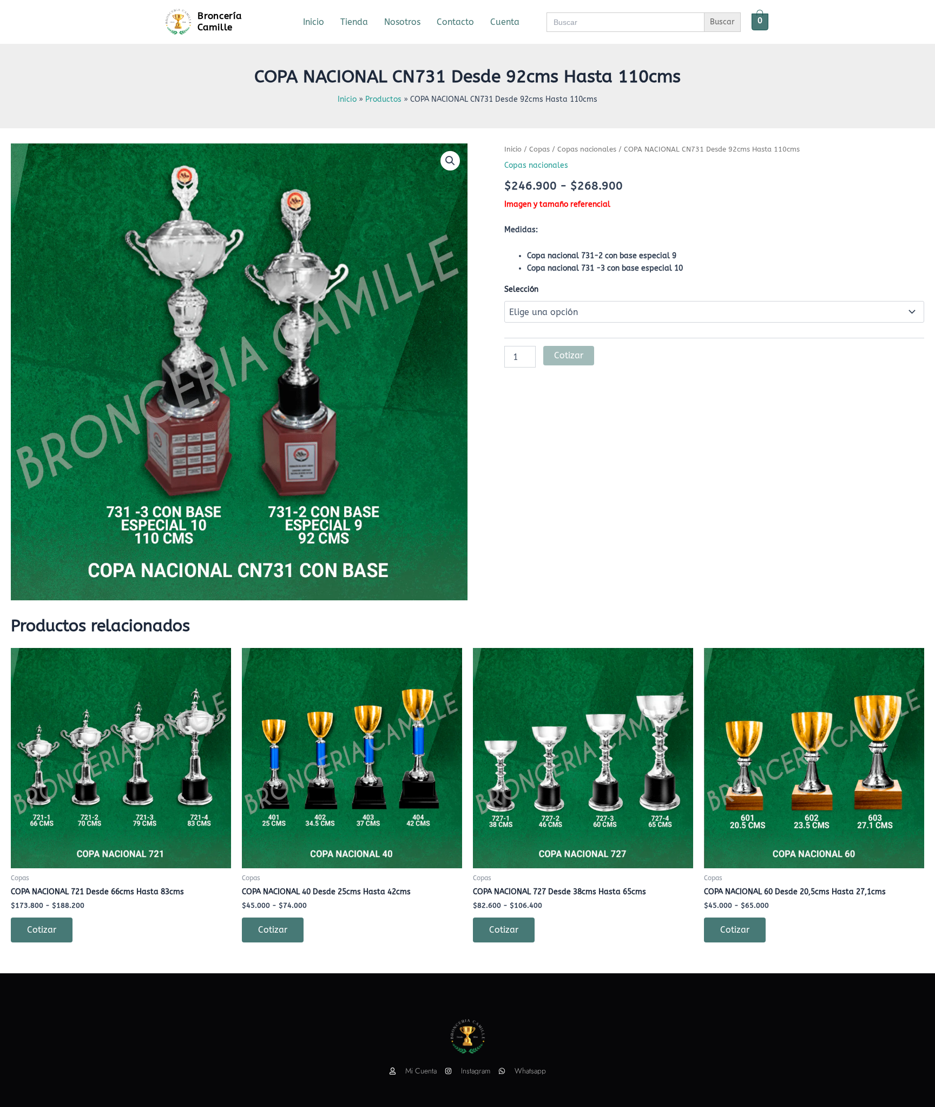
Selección (521, 289)
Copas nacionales (586, 149)
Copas (539, 149)
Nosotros (402, 22)
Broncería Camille (219, 21)
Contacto (455, 22)
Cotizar (568, 355)
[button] (450, 161)
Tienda (354, 22)
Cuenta (504, 22)
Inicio (313, 22)
